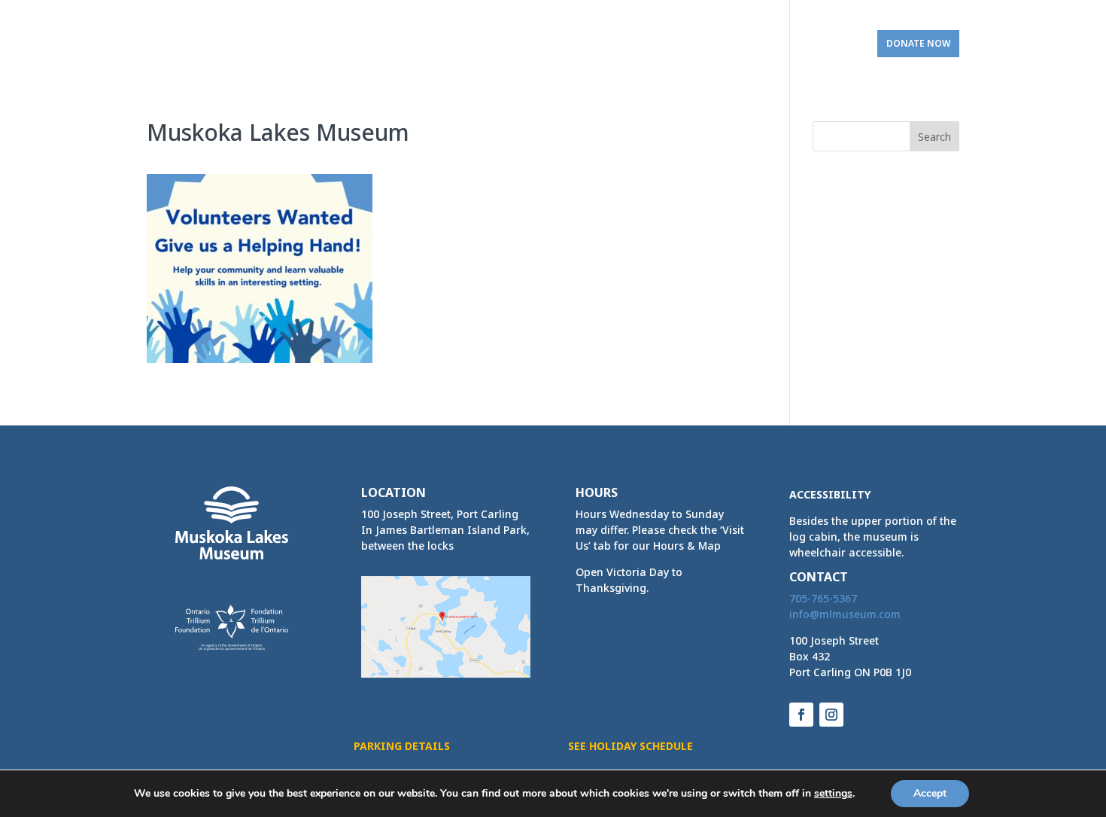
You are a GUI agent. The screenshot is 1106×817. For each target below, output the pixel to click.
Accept (929, 793)
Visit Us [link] (823, 44)
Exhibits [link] (363, 44)
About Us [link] (299, 44)
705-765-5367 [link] (823, 598)
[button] (934, 136)
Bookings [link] (641, 44)
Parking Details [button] (402, 746)
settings (833, 793)
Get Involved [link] (734, 44)
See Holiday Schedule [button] (630, 746)
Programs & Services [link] (527, 44)
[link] (204, 38)
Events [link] (436, 44)
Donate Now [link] (918, 43)
